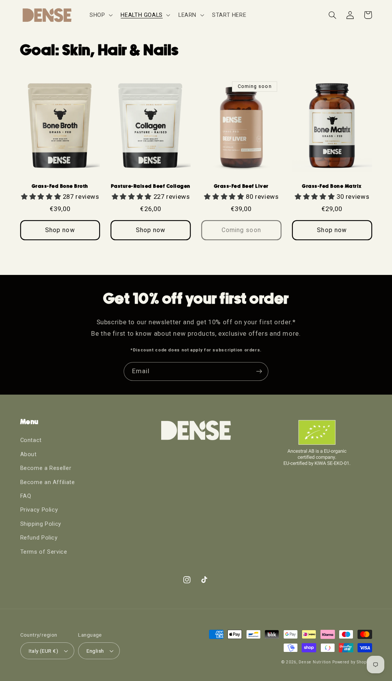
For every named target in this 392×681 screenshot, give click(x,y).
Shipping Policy (40, 523)
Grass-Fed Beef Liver (241, 186)
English (95, 651)
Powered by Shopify (352, 662)
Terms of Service (43, 551)
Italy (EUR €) (43, 651)
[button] (100, 15)
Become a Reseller (46, 468)
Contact (31, 440)
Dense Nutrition (315, 662)
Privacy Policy (39, 509)
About (28, 454)
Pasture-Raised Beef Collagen (151, 186)
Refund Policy (39, 537)
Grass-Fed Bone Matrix (332, 186)
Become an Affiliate (47, 482)
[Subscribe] (259, 371)
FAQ (25, 495)
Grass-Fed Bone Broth (60, 186)
